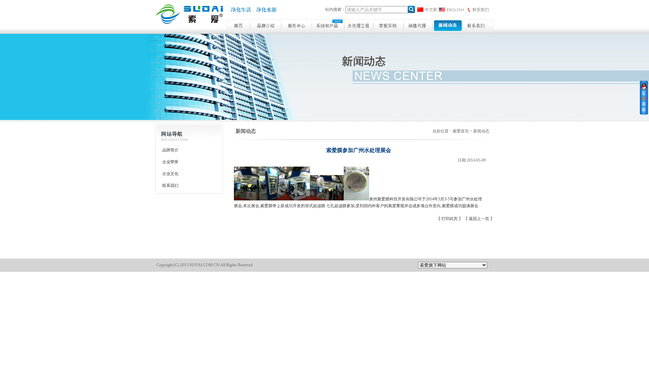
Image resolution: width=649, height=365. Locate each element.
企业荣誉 (170, 162)
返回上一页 (479, 218)
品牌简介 (170, 150)
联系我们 (170, 185)
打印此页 (450, 218)
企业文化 (170, 173)
